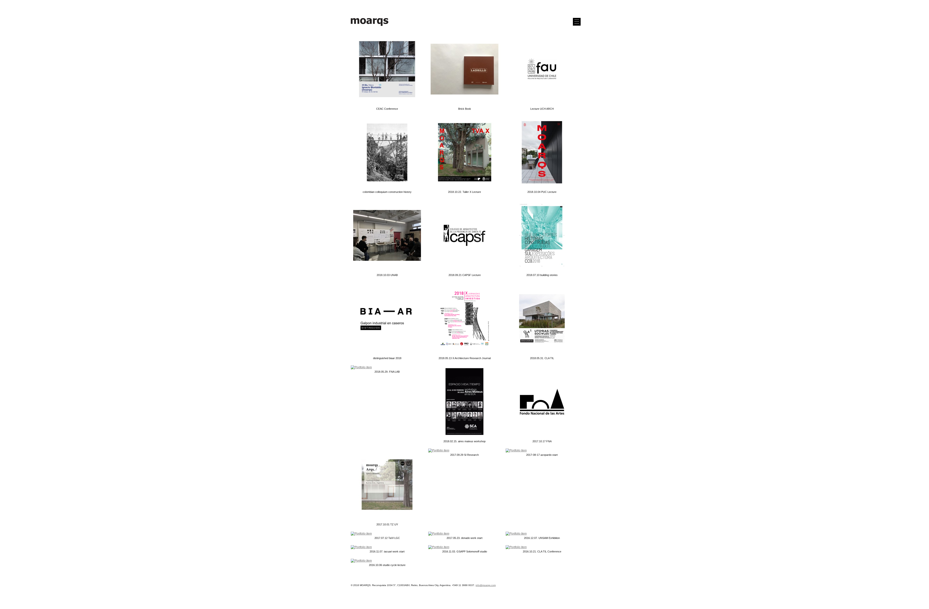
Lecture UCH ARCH (542, 108)
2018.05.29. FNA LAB (387, 371)
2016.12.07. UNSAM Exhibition (542, 537)
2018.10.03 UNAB (387, 275)
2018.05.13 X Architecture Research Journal (465, 358)
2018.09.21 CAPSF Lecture (465, 275)
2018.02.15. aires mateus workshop (464, 441)
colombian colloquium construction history (387, 191)
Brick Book (464, 108)
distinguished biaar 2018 (387, 358)
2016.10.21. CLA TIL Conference (542, 551)
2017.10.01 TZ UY (387, 524)
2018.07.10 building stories (542, 275)
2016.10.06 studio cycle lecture (387, 565)
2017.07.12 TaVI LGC (387, 537)
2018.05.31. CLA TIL (542, 358)
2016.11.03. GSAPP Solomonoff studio (464, 551)
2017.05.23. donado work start (464, 537)
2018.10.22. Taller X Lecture (464, 191)
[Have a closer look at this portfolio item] (387, 69)
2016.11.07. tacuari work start (387, 551)
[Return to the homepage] (369, 26)
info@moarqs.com (486, 585)
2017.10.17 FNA (542, 441)
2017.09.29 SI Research (464, 454)
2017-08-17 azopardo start (542, 454)
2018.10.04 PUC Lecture (541, 191)
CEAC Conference (387, 108)
